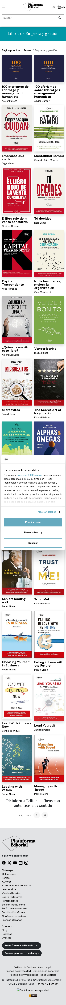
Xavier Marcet (9, 101)
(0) (63, 7)
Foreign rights (10, 900)
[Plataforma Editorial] (33, 6)
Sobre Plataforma (12, 897)
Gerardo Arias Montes (46, 160)
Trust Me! (41, 599)
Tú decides (42, 218)
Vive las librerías (11, 893)
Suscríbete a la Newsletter (21, 945)
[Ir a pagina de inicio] (2, 6)
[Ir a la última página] (44, 815)
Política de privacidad (18, 971)
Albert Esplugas (10, 354)
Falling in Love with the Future (48, 664)
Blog (4, 930)
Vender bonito (45, 349)
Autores (7, 881)
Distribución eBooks (13, 912)
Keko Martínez (9, 288)
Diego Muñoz (41, 353)
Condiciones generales (46, 971)
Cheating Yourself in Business (15, 663)
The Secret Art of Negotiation (47, 411)
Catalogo (7, 870)
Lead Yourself (44, 725)
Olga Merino (8, 163)
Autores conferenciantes (16, 885)
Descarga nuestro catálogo (21, 953)
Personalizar (31, 532)
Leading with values (12, 788)
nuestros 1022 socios (29, 475)
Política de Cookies (25, 967)
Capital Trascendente (13, 283)
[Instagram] (26, 863)
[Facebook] (4, 863)
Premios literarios (12, 920)
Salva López (8, 414)
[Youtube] (15, 863)
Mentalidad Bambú (49, 156)
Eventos (7, 937)
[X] (9, 863)
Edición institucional (13, 904)
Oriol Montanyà (42, 292)
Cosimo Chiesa (10, 226)
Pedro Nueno (9, 606)
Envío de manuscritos (14, 908)
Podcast (7, 934)
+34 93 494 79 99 (47, 983)
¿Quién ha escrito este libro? (15, 349)
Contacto (7, 926)
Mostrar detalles (47, 511)
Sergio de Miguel (11, 730)
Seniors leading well (14, 600)
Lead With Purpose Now (16, 725)
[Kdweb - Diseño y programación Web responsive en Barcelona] (33, 995)
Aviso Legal (44, 967)
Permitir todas (33, 522)
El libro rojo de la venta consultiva (15, 220)
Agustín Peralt (42, 729)
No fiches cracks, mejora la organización (47, 284)
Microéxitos (11, 410)
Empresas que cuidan (13, 157)
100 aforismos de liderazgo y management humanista (15, 92)
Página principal (11, 50)
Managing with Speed (45, 788)
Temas (27, 50)
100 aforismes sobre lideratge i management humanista (47, 92)
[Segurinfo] (33, 990)
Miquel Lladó (41, 669)
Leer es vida (9, 889)
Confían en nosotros (14, 916)
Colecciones (9, 874)
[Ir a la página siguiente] (36, 815)
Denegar (33, 543)
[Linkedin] (20, 863)
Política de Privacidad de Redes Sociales (33, 974)
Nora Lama (40, 222)
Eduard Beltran (42, 417)
